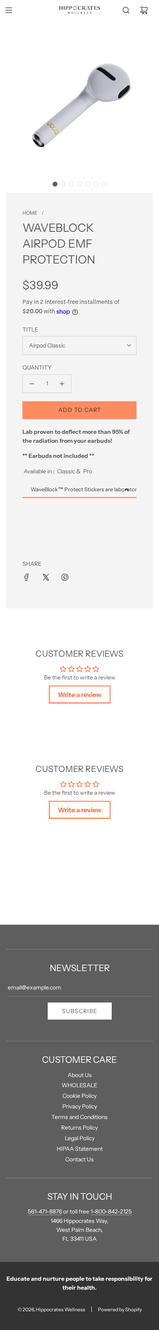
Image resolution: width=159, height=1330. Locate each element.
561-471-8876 (45, 1211)
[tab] (79, 490)
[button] (55, 184)
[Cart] (144, 10)
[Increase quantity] (62, 384)
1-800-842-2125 (111, 1211)
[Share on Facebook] (26, 577)
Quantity (36, 367)
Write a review (80, 694)
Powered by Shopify (120, 1309)
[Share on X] (46, 577)
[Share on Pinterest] (65, 577)
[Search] (126, 10)
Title (30, 329)
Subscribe (79, 1011)
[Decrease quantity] (32, 384)
